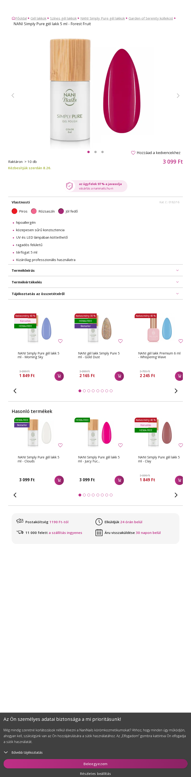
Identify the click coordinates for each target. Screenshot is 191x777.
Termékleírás (23, 270)
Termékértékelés (27, 282)
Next (178, 95)
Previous (12, 95)
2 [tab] (95, 151)
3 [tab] (102, 151)
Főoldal (21, 18)
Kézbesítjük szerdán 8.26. (29, 167)
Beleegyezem (95, 763)
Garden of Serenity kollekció (151, 18)
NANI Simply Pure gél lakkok (102, 18)
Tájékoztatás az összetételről (38, 293)
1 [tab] (88, 151)
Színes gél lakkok (63, 18)
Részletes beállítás (95, 773)
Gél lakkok (38, 18)
